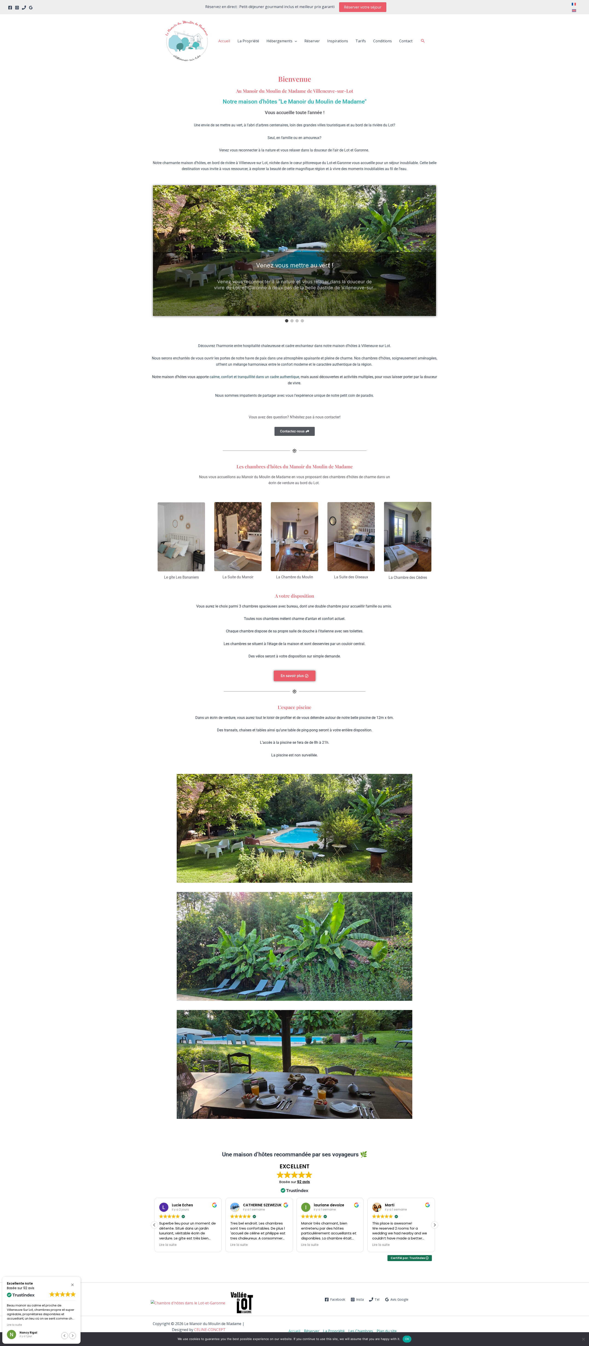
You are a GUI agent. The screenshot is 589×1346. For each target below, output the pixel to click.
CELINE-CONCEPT (209, 1329)
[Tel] (24, 8)
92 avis (303, 1181)
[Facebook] (10, 8)
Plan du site (387, 1331)
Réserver (312, 40)
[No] (583, 1339)
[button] (362, 7)
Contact (406, 40)
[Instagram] (17, 8)
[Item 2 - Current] (292, 320)
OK (407, 1339)
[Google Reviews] (31, 8)
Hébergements (279, 40)
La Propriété (248, 40)
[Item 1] (286, 320)
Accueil (224, 40)
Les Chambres (360, 1331)
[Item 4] (302, 320)
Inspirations (337, 40)
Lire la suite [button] (166, 1245)
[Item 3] (297, 320)
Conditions (382, 40)
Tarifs (360, 40)
